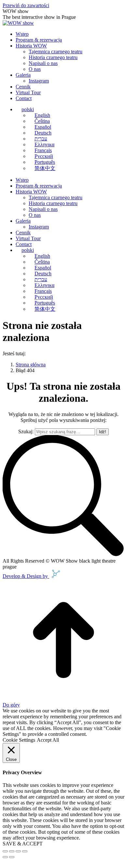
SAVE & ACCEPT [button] (23, 843)
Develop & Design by (26, 576)
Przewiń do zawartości (26, 5)
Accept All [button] (48, 740)
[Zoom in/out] (24, 851)
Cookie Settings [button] (19, 740)
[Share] (11, 851)
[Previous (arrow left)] (5, 857)
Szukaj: (26, 431)
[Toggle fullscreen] (18, 851)
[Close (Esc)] (5, 851)
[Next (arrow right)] (11, 857)
